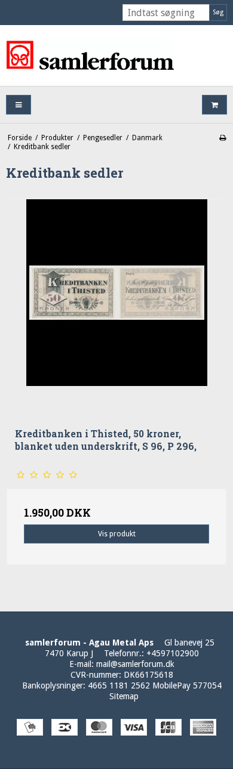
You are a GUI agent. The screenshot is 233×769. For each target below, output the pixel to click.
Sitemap (124, 696)
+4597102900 (172, 653)
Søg (218, 12)
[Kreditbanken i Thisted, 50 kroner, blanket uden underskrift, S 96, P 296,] (116, 309)
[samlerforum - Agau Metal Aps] (116, 55)
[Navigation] (18, 105)
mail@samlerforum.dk (135, 664)
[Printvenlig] (222, 138)
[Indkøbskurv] (214, 105)
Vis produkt (117, 534)
